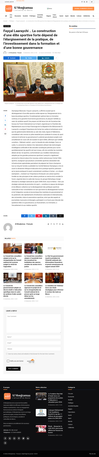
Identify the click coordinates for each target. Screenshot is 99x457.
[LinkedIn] (5, 125)
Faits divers (55, 16)
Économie (18, 16)
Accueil (5, 21)
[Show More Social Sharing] (56, 58)
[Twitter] (5, 120)
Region (49, 16)
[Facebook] (5, 116)
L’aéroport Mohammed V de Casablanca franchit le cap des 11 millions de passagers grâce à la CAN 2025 (35, 3)
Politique (32, 16)
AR (92, 2)
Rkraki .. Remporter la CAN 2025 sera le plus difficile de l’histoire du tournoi (55, 429)
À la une (11, 16)
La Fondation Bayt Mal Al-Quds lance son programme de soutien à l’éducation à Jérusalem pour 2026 (55, 398)
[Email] (5, 133)
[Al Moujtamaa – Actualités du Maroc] (19, 8)
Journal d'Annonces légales (83, 8)
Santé (61, 16)
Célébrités (86, 16)
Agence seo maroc (43, 453)
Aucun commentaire (46, 52)
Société (25, 16)
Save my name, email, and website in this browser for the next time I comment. (31, 354)
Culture (79, 16)
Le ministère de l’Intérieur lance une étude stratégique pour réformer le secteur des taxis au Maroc (54, 290)
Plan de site (92, 453)
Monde (72, 16)
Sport (67, 16)
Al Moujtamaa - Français (15, 52)
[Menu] (6, 15)
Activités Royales (40, 16)
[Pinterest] (5, 129)
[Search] (93, 16)
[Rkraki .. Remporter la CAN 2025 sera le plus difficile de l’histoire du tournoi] (41, 428)
